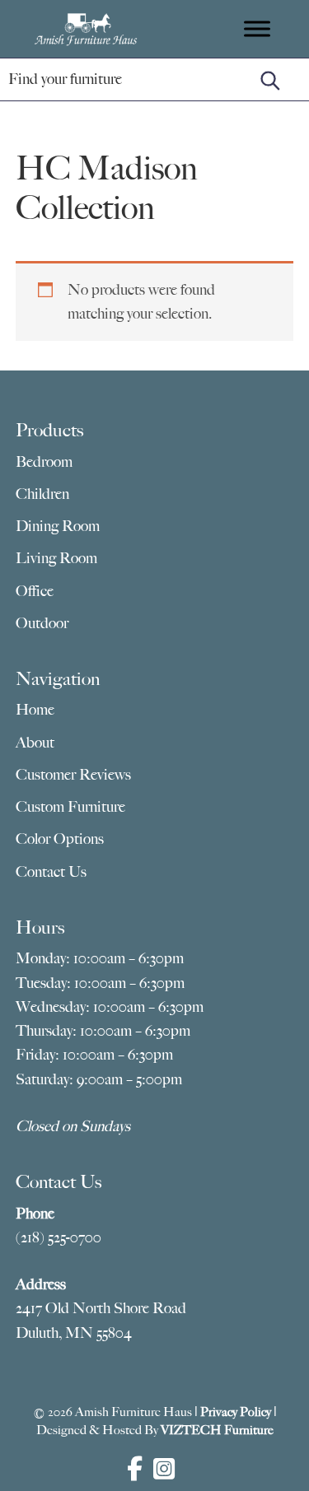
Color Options (60, 839)
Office (35, 591)
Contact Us (51, 872)
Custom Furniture (70, 807)
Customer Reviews (73, 775)
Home (35, 710)
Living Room (56, 558)
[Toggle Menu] (257, 28)
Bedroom (44, 462)
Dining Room (58, 526)
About (35, 743)
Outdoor (42, 623)
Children (42, 494)
